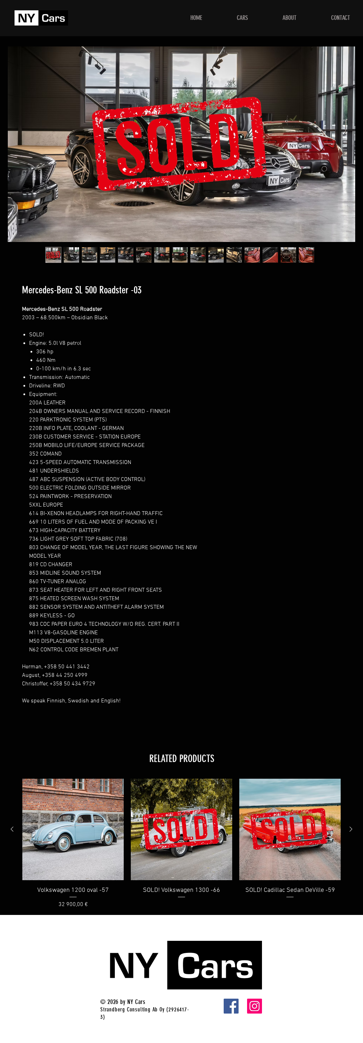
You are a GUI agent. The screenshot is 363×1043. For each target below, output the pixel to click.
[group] (181, 843)
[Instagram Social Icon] (254, 1006)
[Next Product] (351, 829)
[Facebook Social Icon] (231, 1006)
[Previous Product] (12, 829)
